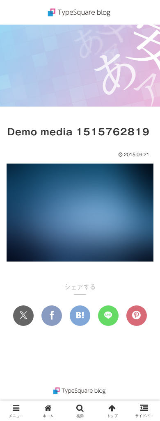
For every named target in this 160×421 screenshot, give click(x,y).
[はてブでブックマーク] (80, 315)
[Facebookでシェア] (51, 315)
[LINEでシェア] (108, 315)
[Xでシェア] (23, 315)
